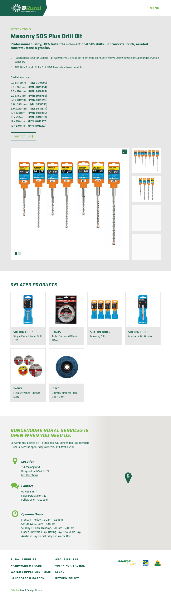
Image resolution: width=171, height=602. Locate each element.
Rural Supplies (24, 559)
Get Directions (29, 475)
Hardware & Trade (26, 565)
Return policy (67, 578)
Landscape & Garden (27, 578)
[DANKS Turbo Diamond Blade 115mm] (66, 309)
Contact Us (22, 136)
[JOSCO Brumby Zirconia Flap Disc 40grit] (66, 366)
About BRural (67, 559)
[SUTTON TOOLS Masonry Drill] (104, 309)
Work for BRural (70, 565)
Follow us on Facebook (34, 499)
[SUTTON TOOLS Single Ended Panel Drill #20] (28, 309)
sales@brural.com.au (33, 495)
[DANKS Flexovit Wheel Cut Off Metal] (28, 366)
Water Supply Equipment (31, 572)
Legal (60, 572)
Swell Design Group (30, 590)
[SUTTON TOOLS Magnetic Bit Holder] (143, 309)
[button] (128, 478)
